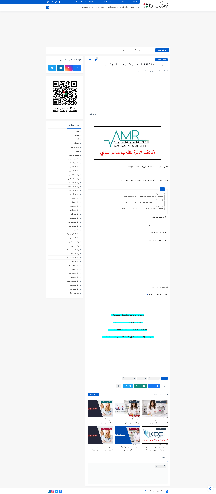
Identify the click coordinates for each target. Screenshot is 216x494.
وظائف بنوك (75, 198)
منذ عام (164, 418)
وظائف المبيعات (100, 7)
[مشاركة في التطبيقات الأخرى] (118, 386)
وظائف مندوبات (73, 273)
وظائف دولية (74, 218)
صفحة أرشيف (89, 2)
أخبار (77, 131)
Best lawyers (74, 293)
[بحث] (48, 7)
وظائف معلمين (87, 7)
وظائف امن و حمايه (72, 190)
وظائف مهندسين (73, 281)
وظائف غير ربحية (73, 234)
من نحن (134, 2)
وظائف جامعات (73, 202)
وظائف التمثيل (74, 175)
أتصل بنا (98, 2)
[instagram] (52, 1)
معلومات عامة (74, 155)
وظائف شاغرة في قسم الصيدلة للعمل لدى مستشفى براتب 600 (142, 209)
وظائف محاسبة (73, 253)
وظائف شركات (124, 7)
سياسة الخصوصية (123, 2)
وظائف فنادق (74, 238)
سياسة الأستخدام (109, 2)
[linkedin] (48, 1)
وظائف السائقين (73, 179)
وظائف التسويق (73, 171)
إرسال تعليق (160, 466)
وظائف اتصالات (73, 163)
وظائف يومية (135, 7)
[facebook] (59, 1)
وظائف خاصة (74, 210)
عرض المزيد (93, 394)
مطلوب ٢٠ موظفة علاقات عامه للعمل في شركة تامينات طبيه (143, 196)
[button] (154, 386)
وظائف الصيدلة (161, 59)
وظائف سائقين (113, 7)
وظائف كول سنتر (73, 246)
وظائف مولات (74, 285)
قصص (77, 151)
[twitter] (55, 1)
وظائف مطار (74, 261)
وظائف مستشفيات (129, 378)
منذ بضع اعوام (157, 194)
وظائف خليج (75, 214)
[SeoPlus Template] (166, 491)
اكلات (77, 135)
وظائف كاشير (74, 242)
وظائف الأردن (74, 167)
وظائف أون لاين (73, 194)
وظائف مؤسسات (73, 249)
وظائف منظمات (73, 277)
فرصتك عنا (78, 2)
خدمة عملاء (75, 147)
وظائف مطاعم (74, 265)
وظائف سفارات (73, 159)
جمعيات (76, 143)
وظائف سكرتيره (73, 222)
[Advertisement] (108, 29)
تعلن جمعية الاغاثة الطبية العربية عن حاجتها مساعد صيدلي (144, 202)
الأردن (77, 139)
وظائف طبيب (142, 378)
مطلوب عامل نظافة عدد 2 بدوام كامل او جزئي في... (136, 50)
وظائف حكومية (74, 206)
